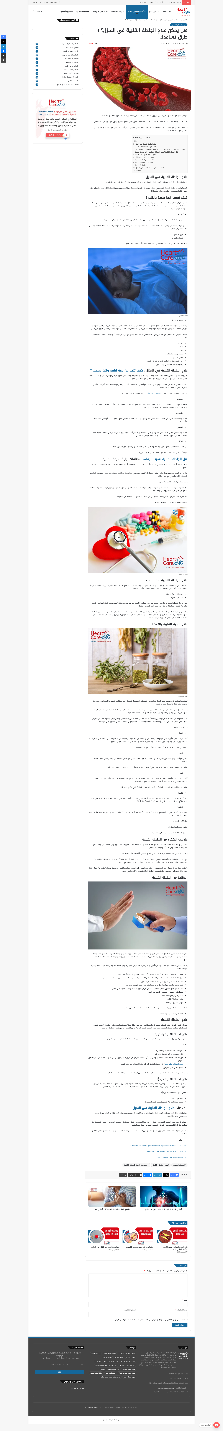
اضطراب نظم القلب (99, 11)
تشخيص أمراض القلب (70, 73)
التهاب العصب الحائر (110, 1353)
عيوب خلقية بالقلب (129, 1377)
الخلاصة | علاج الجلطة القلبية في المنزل (150, 168)
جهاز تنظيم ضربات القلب (127, 1365)
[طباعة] (3, 60)
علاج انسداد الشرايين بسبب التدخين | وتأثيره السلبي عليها (174, 1248)
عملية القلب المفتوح (96, 1373)
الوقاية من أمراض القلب (69, 77)
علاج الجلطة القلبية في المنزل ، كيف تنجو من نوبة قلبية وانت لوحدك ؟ (160, 149)
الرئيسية (166, 11)
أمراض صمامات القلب (70, 58)
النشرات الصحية (81, 11)
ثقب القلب (98, 1361)
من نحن (45, 2)
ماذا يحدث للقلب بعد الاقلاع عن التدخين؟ (105, 1247)
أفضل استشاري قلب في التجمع (170, 2)
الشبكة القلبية (130, 1357)
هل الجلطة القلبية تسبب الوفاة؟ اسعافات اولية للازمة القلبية (156, 152)
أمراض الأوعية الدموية (70, 55)
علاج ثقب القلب (110, 1373)
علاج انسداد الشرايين (129, 1369)
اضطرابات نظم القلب (70, 51)
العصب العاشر (119, 1357)
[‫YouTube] (74, 1388)
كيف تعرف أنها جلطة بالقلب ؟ (145, 146)
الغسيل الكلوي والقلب (128, 1361)
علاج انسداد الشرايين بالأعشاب (110, 1369)
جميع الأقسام (66, 11)
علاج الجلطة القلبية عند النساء (145, 154)
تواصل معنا (53, 2)
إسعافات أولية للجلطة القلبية (136, 1165)
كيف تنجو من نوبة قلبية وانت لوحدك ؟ (116, 370)
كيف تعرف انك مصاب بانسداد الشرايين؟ (139, 1247)
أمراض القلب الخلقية (71, 70)
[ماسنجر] (3, 51)
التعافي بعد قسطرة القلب (127, 1353)
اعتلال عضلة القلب (71, 62)
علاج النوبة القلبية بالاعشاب (144, 157)
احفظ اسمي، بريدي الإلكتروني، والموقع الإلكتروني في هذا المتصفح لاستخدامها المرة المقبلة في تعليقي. (149, 1319)
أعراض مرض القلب (71, 66)
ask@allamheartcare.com (166, 1388)
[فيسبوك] (83, 1388)
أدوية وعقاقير (73, 81)
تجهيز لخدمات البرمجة (92, 1407)
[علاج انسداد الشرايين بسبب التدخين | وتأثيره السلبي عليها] (172, 1236)
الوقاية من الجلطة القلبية (144, 162)
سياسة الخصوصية (114, 1419)
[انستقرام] (72, 1388)
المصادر (138, 170)
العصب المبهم (107, 1357)
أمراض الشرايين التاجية (136, 11)
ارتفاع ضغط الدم (117, 11)
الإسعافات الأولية (154, 393)
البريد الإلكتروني (181, 1309)
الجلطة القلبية (179, 1165)
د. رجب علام (37, 2)
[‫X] (80, 1388)
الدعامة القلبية (96, 1353)
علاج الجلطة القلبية (141, 165)
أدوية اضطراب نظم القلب (173, 1064)
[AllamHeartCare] (183, 11)
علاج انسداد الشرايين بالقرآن (126, 1373)
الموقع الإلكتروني (130, 1309)
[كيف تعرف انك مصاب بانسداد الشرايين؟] (138, 1236)
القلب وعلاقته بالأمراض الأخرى (67, 84)
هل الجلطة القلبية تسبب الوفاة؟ (165, 459)
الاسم (184, 1300)
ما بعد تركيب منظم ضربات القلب (110, 1377)
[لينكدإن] (77, 1388)
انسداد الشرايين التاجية (111, 1361)
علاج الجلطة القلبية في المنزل (145, 144)
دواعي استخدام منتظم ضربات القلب (106, 1365)
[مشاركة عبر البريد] (3, 55)
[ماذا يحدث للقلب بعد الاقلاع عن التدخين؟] (103, 1236)
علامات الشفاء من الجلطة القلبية (146, 160)
